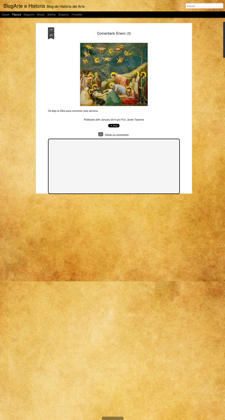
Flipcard (16, 14)
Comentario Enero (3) (114, 33)
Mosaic (41, 14)
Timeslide (76, 14)
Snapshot (63, 14)
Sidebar (51, 14)
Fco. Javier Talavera (132, 119)
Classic (6, 14)
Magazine (29, 14)
